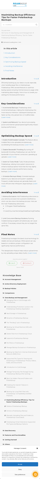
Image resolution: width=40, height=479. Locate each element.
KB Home (5, 33)
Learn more (6, 117)
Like (12, 263)
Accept (20, 464)
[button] (37, 448)
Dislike (27, 263)
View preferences (20, 474)
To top (36, 78)
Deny (20, 469)
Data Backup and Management (21, 33)
